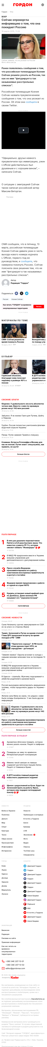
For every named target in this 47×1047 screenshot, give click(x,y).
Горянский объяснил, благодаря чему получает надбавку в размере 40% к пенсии (14, 379)
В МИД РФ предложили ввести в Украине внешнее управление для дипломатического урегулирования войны (26, 557)
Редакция (5, 934)
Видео (26, 843)
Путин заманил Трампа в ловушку (20, 435)
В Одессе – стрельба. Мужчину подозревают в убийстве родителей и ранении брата (23, 677)
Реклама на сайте (9, 938)
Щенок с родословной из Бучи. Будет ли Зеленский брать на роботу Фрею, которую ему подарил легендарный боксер (25, 788)
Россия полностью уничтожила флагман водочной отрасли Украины (23, 426)
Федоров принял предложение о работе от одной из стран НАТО (25, 584)
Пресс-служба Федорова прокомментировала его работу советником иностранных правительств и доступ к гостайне (25, 571)
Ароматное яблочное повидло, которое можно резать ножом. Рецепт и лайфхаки (26, 743)
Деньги (5, 819)
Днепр (4, 886)
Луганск (5, 894)
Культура (5, 831)
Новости (5, 806)
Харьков (5, 882)
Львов (4, 870)
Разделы (27, 806)
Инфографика (7, 847)
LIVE (25, 831)
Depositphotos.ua (37, 999)
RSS (28, 908)
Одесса (5, 874)
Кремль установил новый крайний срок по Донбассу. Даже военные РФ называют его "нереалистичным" (25, 595)
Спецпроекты (29, 855)
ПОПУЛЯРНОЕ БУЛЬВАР (14, 736)
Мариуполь (6, 890)
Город (4, 861)
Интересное (6, 851)
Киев (4, 866)
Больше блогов (23, 454)
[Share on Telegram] (26, 293)
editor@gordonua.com (15, 968)
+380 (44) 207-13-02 (15, 965)
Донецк (5, 878)
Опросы (27, 847)
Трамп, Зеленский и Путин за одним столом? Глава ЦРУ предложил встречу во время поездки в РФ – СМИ (23, 635)
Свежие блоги (10, 399)
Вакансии (5, 930)
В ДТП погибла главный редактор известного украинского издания (22, 776)
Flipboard (31, 904)
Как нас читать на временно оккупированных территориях (9, 950)
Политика (5, 815)
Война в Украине (8, 811)
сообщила (31, 102)
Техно (4, 835)
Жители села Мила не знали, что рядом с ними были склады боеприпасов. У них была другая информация (22, 698)
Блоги (26, 823)
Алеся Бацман (33, 896)
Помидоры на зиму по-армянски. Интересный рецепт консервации (22, 753)
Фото (26, 839)
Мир (11, 12)
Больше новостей (23, 730)
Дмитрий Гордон (34, 866)
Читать (39, 306)
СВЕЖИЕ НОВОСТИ (12, 617)
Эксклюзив (28, 835)
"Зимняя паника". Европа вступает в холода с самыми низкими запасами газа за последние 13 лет (23, 657)
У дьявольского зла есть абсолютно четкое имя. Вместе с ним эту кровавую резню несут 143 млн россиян (23, 406)
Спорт (4, 827)
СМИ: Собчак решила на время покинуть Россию (13, 340)
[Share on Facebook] (16, 293)
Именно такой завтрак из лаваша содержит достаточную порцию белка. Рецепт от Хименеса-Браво (24, 764)
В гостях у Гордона (31, 819)
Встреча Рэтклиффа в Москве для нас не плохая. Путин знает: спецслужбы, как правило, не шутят (23, 444)
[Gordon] (22, 5)
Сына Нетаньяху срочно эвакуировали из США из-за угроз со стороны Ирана (23, 625)
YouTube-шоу (29, 851)
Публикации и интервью (33, 815)
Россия (5, 299)
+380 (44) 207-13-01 (15, 961)
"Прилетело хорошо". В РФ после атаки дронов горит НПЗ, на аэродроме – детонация (27, 646)
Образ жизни (7, 839)
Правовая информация (11, 942)
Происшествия (8, 843)
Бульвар (7, 356)
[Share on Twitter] (21, 293)
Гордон (4, 12)
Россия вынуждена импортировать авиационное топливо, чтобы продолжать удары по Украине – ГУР (23, 687)
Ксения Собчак (17, 299)
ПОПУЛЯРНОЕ (9, 534)
